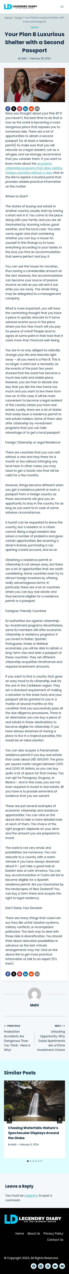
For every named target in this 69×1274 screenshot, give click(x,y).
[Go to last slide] (9, 1119)
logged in (31, 1196)
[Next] (59, 1119)
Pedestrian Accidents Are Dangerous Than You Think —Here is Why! (17, 1038)
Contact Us (55, 1240)
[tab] (28, 1161)
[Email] (37, 108)
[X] (13, 108)
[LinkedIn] (25, 108)
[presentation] (34, 1100)
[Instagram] (41, 1266)
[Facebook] (7, 108)
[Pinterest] (19, 108)
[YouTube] (55, 1266)
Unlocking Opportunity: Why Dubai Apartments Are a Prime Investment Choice (51, 1038)
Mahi (24, 58)
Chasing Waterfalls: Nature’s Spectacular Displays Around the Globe (33, 1133)
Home (19, 1233)
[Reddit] (31, 108)
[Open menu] (62, 6)
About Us (33, 1233)
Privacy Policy (53, 1233)
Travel (34, 27)
